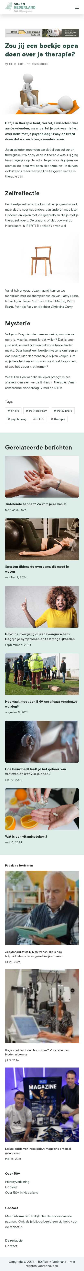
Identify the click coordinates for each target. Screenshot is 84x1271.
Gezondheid (40, 64)
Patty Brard (63, 410)
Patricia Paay (36, 410)
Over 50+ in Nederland (21, 1193)
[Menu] (77, 7)
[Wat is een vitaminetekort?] (42, 809)
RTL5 (38, 419)
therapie (58, 419)
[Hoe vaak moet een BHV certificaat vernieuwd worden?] (42, 674)
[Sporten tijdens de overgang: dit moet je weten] (42, 539)
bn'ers (13, 410)
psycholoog (17, 419)
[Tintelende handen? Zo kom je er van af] (42, 477)
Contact (11, 1246)
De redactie (14, 1240)
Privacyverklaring (17, 1182)
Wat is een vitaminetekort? (26, 836)
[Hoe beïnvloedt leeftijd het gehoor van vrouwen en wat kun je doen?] (42, 742)
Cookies (11, 1187)
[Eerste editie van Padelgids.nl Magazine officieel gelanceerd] (42, 1105)
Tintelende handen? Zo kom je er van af (35, 504)
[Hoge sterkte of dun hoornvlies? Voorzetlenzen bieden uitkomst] (42, 1006)
